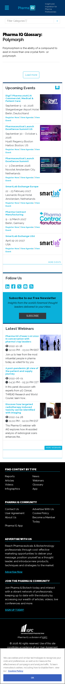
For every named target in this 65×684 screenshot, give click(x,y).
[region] (32, 666)
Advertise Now (13, 572)
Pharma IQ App (14, 525)
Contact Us (12, 509)
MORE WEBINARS (53, 448)
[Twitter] (20, 287)
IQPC (44, 637)
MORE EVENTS (54, 262)
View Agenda (27, 117)
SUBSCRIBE (32, 315)
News (35, 476)
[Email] (26, 287)
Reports (10, 476)
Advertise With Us (43, 509)
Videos (9, 484)
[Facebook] (14, 287)
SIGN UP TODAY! (14, 610)
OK (32, 677)
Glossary (37, 484)
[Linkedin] (8, 287)
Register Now (12, 117)
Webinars (38, 480)
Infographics (12, 488)
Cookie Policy (40, 513)
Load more (31, 75)
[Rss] (32, 287)
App (35, 488)
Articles (9, 480)
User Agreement (14, 513)
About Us (10, 517)
